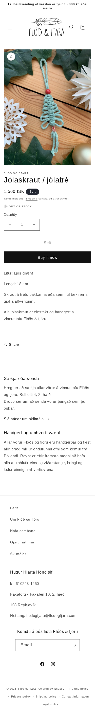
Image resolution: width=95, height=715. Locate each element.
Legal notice (50, 704)
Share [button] (14, 344)
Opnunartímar (22, 542)
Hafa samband (22, 531)
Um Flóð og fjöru (25, 519)
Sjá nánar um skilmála (24, 419)
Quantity (10, 214)
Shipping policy (46, 696)
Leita (14, 508)
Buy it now (48, 257)
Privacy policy (21, 696)
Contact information (75, 696)
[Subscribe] (74, 645)
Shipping (31, 198)
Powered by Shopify (51, 688)
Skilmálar (18, 554)
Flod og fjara (27, 688)
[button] (10, 27)
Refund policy (78, 688)
